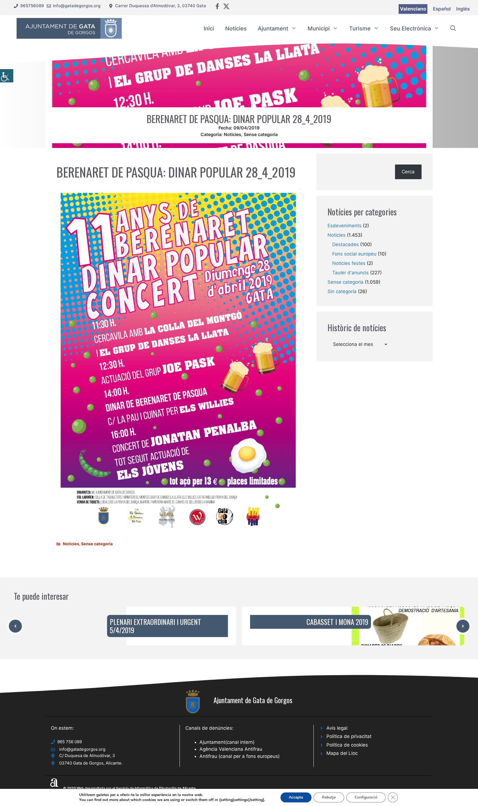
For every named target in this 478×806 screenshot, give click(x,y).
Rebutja (329, 797)
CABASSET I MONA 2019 (337, 622)
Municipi (319, 28)
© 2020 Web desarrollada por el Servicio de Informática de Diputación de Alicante (129, 788)
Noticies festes (348, 263)
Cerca (408, 171)
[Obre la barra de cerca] (453, 28)
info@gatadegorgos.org (76, 5)
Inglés (463, 9)
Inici (209, 28)
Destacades (345, 244)
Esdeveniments (345, 225)
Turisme (360, 28)
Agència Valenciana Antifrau (230, 749)
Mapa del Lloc (342, 753)
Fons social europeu (354, 254)
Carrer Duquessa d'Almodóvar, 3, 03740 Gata (160, 5)
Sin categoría (342, 291)
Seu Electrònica (410, 28)
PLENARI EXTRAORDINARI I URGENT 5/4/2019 (155, 626)
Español (442, 9)
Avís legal (336, 728)
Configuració (366, 797)
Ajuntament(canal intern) (226, 742)
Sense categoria (261, 134)
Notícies (236, 28)
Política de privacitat (349, 736)
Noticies (232, 134)
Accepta (296, 797)
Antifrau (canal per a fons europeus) (239, 756)
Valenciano (413, 9)
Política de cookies (347, 745)
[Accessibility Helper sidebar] (6, 75)
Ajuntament (273, 28)
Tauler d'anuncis (350, 272)
